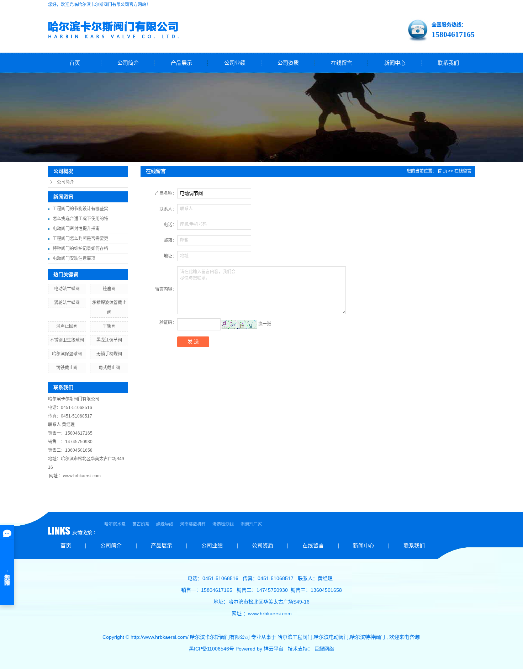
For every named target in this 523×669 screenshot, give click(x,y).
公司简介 (128, 63)
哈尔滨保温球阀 (67, 353)
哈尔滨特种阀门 (367, 637)
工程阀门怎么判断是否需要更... (82, 238)
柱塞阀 (109, 288)
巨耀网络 (324, 649)
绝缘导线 (165, 524)
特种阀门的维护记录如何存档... (82, 248)
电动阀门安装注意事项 (74, 258)
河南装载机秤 (193, 524)
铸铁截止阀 (67, 367)
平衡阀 (109, 326)
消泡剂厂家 (251, 524)
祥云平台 (274, 649)
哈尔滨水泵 (115, 524)
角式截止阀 (109, 367)
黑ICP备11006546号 (211, 649)
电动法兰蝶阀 (67, 288)
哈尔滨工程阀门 (295, 637)
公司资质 (288, 63)
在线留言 (341, 63)
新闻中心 (395, 63)
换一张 (264, 324)
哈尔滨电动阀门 (331, 637)
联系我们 (448, 63)
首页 (74, 63)
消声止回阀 (67, 326)
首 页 (442, 171)
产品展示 (181, 63)
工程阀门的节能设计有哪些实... (82, 208)
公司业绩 (234, 63)
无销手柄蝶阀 (109, 353)
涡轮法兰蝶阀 (67, 302)
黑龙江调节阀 (109, 340)
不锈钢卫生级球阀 (67, 340)
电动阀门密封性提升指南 (76, 228)
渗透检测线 (223, 524)
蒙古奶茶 (141, 524)
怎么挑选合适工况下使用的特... (82, 218)
